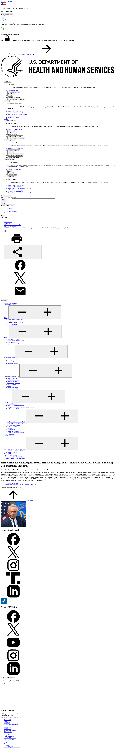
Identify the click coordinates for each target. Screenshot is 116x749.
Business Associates (12, 452)
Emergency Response (13, 431)
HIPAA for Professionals (10, 211)
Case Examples (11, 384)
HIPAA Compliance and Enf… (12, 225)
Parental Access (11, 404)
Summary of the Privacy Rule (15, 319)
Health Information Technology (15, 432)
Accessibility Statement (10, 730)
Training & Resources (10, 453)
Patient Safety (7, 435)
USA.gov (6, 745)
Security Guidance (12, 342)
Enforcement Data (12, 381)
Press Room (7, 727)
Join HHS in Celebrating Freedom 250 (23, 54)
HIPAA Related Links (13, 324)
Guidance (10, 321)
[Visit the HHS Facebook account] (13, 622)
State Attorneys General (13, 389)
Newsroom (7, 213)
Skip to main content (6, 1)
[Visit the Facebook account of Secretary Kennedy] (13, 545)
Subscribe (3, 684)
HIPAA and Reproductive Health (16, 422)
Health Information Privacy (7, 205)
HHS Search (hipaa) (6, 197)
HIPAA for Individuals (10, 208)
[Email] (20, 297)
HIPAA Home (8, 222)
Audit (9, 386)
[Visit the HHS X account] (13, 635)
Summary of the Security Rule (15, 340)
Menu (2, 215)
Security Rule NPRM (13, 339)
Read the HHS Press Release (12, 483)
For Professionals (8, 223)
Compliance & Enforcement (11, 376)
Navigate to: (4, 300)
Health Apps (10, 434)
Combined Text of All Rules (15, 322)
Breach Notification (9, 357)
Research (9, 428)
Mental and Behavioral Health (15, 405)
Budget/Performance (9, 735)
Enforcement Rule (12, 378)
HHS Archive (7, 729)
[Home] (58, 77)
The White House (9, 744)
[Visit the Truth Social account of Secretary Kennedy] (13, 584)
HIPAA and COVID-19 (13, 408)
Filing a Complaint (9, 209)
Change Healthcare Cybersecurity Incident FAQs (20, 407)
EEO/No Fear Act (9, 739)
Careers (6, 721)
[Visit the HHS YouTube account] (13, 648)
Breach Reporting (12, 358)
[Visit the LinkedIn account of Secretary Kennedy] (13, 597)
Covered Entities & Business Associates (14, 449)
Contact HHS (7, 720)
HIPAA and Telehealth (13, 425)
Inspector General (9, 736)
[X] (20, 284)
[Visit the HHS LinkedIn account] (13, 674)
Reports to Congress (12, 362)
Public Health (11, 429)
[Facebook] (20, 271)
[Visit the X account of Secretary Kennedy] (13, 558)
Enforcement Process (13, 380)
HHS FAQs (7, 723)
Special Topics (8, 402)
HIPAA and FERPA (12, 426)
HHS (5, 220)
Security (6, 337)
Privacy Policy (8, 732)
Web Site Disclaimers (10, 738)
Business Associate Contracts (15, 450)
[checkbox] (5, 231)
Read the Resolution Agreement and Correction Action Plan (20, 484)
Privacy (6, 318)
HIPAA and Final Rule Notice (19, 423)
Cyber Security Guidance (14, 343)
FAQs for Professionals (10, 455)
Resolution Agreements (10, 226)
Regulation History (12, 363)
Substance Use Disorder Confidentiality (14, 458)
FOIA (5, 742)
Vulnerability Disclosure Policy (12, 747)
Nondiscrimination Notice (11, 724)
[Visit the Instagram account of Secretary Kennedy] (13, 571)
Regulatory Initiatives (10, 304)
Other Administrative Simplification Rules (15, 457)
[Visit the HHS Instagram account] (13, 661)
